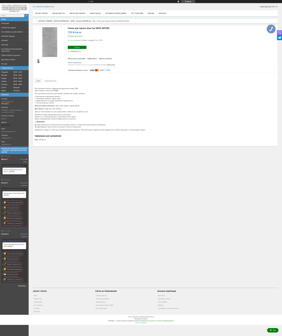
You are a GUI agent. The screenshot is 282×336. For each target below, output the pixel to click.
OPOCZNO (4, 45)
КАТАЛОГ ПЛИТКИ (41, 13)
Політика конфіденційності (165, 321)
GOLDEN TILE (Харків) (8, 28)
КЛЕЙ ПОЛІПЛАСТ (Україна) (10, 55)
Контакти (162, 13)
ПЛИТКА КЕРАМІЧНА (61, 21)
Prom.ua (151, 317)
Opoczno (37, 311)
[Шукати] (26, 15)
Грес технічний (137, 13)
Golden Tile (37, 299)
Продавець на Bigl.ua (141, 319)
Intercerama (38, 302)
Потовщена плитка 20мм (104, 305)
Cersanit (36, 308)
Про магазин (162, 302)
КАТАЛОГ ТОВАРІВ (45, 21)
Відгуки (151, 13)
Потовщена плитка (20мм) (115, 13)
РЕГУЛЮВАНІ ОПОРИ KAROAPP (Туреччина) (11, 50)
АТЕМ (72, 21)
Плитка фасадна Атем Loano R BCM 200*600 (14, 245)
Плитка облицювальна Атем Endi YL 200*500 (13, 170)
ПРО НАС (4, 64)
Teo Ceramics (38, 305)
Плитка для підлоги (77, 13)
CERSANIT (4, 40)
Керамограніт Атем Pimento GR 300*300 (14, 194)
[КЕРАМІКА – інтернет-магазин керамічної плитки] (14, 7)
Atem (35, 296)
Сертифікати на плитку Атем (168, 308)
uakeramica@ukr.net (8, 132)
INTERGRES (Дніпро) (8, 36)
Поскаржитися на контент (148, 321)
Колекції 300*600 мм (83, 21)
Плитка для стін (58, 13)
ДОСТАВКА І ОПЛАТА (8, 60)
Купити (77, 47)
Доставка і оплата (164, 299)
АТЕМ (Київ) (5, 23)
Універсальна (95, 13)
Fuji (94, 21)
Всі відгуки (21, 286)
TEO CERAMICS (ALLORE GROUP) (11, 32)
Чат (274, 330)
